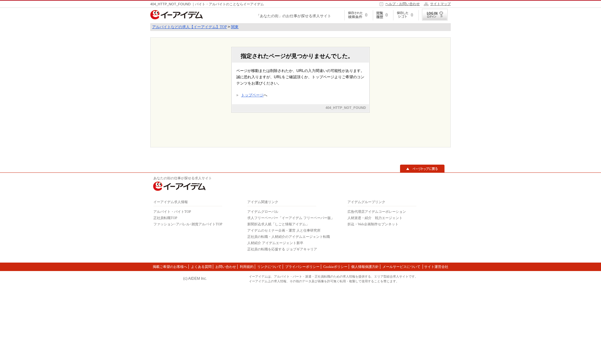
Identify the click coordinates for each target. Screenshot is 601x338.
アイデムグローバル (262, 211)
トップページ (252, 95)
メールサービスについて (402, 267)
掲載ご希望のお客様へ (170, 267)
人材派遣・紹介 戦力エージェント (375, 218)
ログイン (435, 15)
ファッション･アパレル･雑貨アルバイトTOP (187, 224)
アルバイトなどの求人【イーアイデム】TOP (189, 27)
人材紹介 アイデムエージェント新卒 (275, 243)
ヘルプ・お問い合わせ (402, 4)
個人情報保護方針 (365, 267)
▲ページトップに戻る (422, 169)
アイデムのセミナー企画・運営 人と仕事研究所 (284, 230)
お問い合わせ (225, 267)
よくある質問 (201, 267)
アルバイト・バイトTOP (172, 211)
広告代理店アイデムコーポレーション (376, 211)
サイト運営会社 (436, 267)
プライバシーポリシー (302, 267)
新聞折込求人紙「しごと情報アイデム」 (278, 224)
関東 (235, 27)
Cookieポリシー (335, 267)
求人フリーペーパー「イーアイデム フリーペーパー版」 (290, 218)
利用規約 (247, 267)
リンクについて (269, 267)
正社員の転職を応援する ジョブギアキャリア (282, 249)
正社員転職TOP (165, 218)
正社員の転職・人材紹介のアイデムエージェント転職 (288, 236)
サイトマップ (440, 4)
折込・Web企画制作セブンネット (372, 224)
